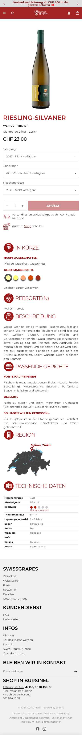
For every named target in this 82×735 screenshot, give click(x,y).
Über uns (9, 635)
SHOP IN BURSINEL (26, 680)
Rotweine (9, 589)
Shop (27, 226)
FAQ (6, 615)
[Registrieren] (75, 671)
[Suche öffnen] (12, 13)
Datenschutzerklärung (57, 713)
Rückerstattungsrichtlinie (27, 713)
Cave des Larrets (14, 653)
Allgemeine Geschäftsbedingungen (30, 717)
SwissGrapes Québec (17, 649)
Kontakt (8, 644)
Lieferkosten (11, 619)
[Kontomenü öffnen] (69, 13)
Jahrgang (9, 149)
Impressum (27, 721)
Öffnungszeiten (13, 687)
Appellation (10, 166)
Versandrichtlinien (62, 717)
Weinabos (9, 576)
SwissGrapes (34, 707)
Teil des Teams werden (18, 640)
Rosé (6, 585)
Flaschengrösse (13, 182)
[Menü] (4, 13)
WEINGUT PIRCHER (15, 125)
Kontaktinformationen (48, 721)
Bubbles (8, 594)
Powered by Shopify (53, 707)
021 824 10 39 (11, 698)
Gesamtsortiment (15, 598)
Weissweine (10, 580)
